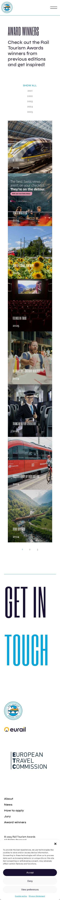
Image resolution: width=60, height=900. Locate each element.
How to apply (14, 810)
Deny (30, 881)
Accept (30, 872)
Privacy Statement (37, 896)
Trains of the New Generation (24, 423)
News (8, 804)
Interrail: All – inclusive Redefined (26, 371)
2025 (16, 167)
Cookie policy (21, 896)
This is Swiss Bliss (20, 213)
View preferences (30, 889)
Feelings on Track (19, 318)
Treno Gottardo (19, 529)
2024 (16, 378)
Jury (7, 816)
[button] (55, 843)
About (8, 798)
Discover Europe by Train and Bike (26, 476)
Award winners (15, 822)
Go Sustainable (18, 160)
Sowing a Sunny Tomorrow (23, 265)
